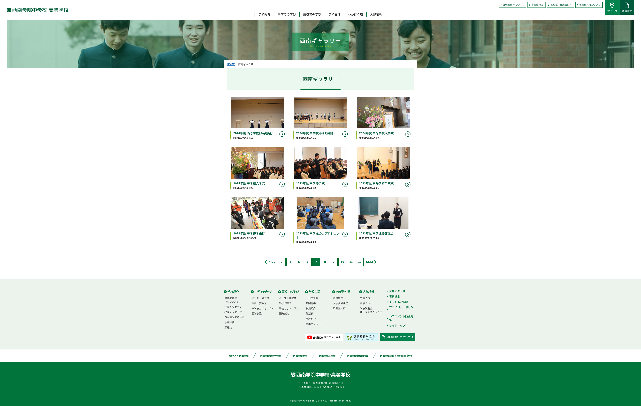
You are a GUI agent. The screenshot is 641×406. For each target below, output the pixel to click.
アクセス (612, 11)
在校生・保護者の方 (561, 4)
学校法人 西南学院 (238, 355)
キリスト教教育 (260, 298)
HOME (231, 64)
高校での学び (312, 14)
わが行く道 (355, 14)
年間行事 (311, 303)
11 (351, 261)
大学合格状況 (340, 303)
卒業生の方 (537, 4)
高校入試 (365, 303)
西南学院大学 (300, 355)
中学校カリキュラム (263, 308)
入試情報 (376, 14)
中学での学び (287, 14)
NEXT (369, 261)
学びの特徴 (285, 303)
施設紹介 (311, 318)
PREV (271, 261)
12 (359, 261)
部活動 (309, 313)
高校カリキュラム (289, 308)
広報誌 (228, 327)
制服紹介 (311, 308)
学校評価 (230, 322)
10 (342, 261)
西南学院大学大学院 (270, 355)
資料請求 (627, 11)
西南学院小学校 (327, 355)
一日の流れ (312, 298)
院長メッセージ (233, 306)
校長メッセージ (233, 311)
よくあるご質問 (398, 301)
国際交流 (257, 313)
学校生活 (335, 14)
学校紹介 (264, 14)
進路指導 (338, 298)
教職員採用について (589, 4)
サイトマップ (397, 325)
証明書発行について (513, 4)
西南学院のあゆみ (235, 317)
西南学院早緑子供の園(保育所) (396, 355)
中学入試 (365, 298)
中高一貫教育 (259, 303)
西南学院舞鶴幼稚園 (357, 355)
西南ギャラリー (314, 323)
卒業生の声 (339, 308)
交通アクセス (397, 291)
